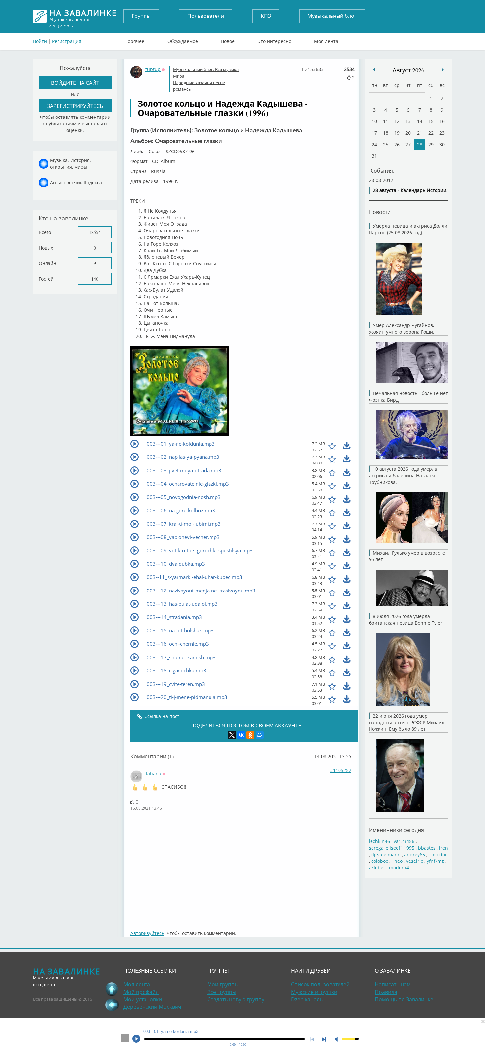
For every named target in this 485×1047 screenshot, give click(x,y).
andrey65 (414, 854)
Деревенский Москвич (152, 1006)
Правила (386, 992)
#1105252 (340, 770)
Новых (46, 248)
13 (408, 121)
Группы (141, 15)
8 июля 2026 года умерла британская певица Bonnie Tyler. (406, 619)
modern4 (399, 867)
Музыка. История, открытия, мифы (70, 163)
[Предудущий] (442, 69)
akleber (377, 867)
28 (419, 144)
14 (419, 121)
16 (442, 121)
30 (442, 144)
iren (443, 848)
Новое (228, 39)
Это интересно (274, 39)
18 (385, 133)
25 (385, 144)
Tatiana (153, 773)
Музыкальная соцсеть (83, 16)
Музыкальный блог (332, 15)
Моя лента (326, 39)
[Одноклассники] (250, 735)
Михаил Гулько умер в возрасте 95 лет (407, 556)
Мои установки (142, 999)
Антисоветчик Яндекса (76, 182)
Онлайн (47, 263)
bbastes (427, 848)
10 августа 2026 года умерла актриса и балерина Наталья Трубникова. (403, 475)
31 (374, 156)
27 (408, 144)
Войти (40, 41)
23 (442, 133)
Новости (380, 211)
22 (431, 133)
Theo (397, 861)
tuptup (153, 69)
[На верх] (112, 989)
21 (419, 133)
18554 (95, 232)
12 (397, 121)
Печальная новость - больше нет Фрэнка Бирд (408, 396)
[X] (232, 735)
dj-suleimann (386, 854)
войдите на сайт (75, 82)
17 (374, 133)
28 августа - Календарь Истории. (410, 190)
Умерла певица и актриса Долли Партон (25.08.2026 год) (408, 229)
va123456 (404, 841)
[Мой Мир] (260, 735)
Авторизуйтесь (147, 933)
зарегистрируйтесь (75, 105)
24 (374, 144)
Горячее (134, 39)
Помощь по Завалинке (404, 999)
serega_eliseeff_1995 (391, 848)
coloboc (379, 861)
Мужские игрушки (314, 992)
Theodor (438, 854)
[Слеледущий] (374, 69)
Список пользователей (320, 984)
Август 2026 (408, 70)
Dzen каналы (307, 999)
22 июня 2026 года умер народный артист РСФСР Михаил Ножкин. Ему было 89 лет (406, 722)
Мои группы (223, 984)
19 (397, 133)
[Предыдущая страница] (112, 1005)
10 (374, 121)
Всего (45, 232)
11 (385, 121)
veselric (414, 861)
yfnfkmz (435, 861)
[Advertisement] (244, 871)
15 (431, 121)
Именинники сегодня (396, 830)
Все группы (221, 992)
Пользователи (205, 15)
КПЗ (266, 15)
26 (397, 144)
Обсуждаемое (182, 39)
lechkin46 (379, 841)
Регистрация (66, 41)
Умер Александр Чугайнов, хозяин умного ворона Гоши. (401, 328)
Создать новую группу (235, 999)
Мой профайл (141, 992)
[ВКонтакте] (241, 735)
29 (431, 144)
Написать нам (393, 984)
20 (408, 133)
